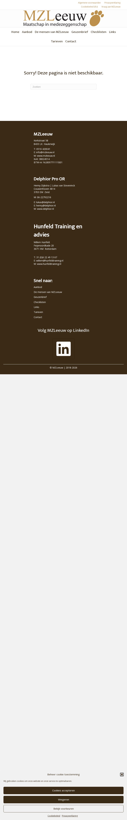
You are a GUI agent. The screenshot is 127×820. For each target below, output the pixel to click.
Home (15, 32)
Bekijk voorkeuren (63, 808)
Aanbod (27, 32)
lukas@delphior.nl (45, 202)
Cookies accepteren (63, 790)
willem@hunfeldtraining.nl (49, 260)
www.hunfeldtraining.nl (49, 263)
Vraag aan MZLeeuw (111, 6)
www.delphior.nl (45, 208)
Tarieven (57, 41)
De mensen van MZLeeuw (52, 32)
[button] (122, 774)
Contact (70, 41)
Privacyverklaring (70, 815)
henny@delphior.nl (46, 205)
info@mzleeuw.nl (45, 152)
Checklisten (98, 32)
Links (112, 32)
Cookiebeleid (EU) (89, 6)
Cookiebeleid (54, 815)
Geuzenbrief (79, 32)
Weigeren (63, 799)
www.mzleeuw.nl (46, 155)
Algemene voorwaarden (89, 2)
